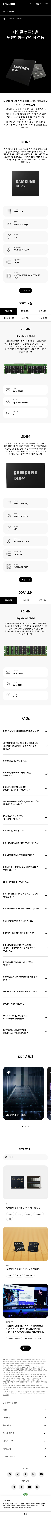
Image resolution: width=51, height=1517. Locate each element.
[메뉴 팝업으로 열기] (46, 4)
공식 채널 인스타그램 (9, 1474)
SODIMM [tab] (25, 318)
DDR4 (19, 18)
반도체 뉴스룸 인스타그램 (37, 1487)
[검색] (6, 1157)
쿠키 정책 (21, 1507)
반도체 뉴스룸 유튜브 (29, 1487)
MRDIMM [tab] (25, 311)
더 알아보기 (25, 290)
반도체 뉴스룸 (13, 1487)
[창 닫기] (47, 1500)
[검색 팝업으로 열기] (31, 4)
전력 (9, 1219)
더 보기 (25, 1348)
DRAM (5, 11)
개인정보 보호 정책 (12, 1507)
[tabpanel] (25, 372)
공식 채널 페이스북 (25, 1474)
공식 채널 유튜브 (41, 1474)
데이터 (28, 1214)
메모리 (19, 1276)
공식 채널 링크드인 (33, 1474)
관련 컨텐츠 (25, 1149)
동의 (25, 1514)
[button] (22, 1126)
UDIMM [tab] (42, 311)
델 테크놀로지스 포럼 (14, 1338)
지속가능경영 (28, 1338)
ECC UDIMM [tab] (8, 318)
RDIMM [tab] (8, 311)
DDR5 (11, 18)
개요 (4, 18)
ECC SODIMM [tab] (42, 318)
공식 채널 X (17, 1474)
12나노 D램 (38, 1214)
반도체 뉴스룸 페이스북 (21, 1487)
